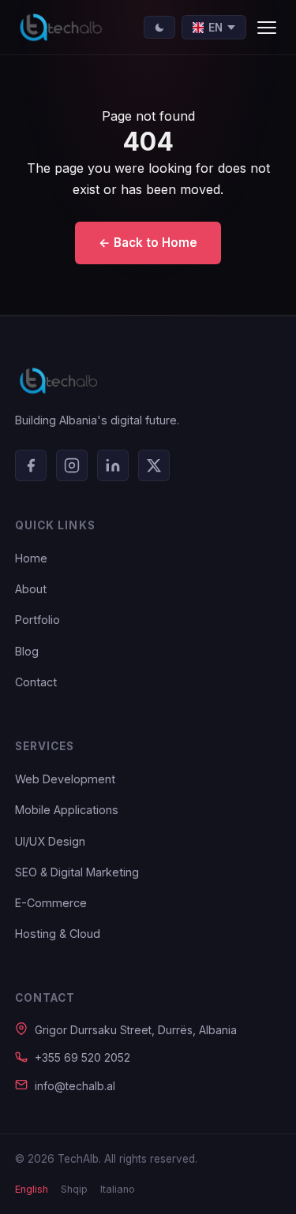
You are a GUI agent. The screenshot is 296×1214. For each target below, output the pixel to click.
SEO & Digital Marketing (77, 872)
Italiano (117, 1189)
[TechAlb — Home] (60, 28)
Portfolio (37, 619)
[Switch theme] (159, 27)
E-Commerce (51, 903)
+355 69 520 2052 (82, 1057)
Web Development (65, 779)
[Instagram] (72, 465)
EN (215, 27)
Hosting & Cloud (57, 933)
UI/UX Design (50, 841)
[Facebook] (31, 465)
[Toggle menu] (267, 28)
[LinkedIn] (113, 465)
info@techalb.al (75, 1086)
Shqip (74, 1189)
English (31, 1189)
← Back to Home (148, 242)
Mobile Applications (66, 809)
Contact (36, 682)
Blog (27, 651)
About (31, 589)
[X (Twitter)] (154, 465)
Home (31, 558)
